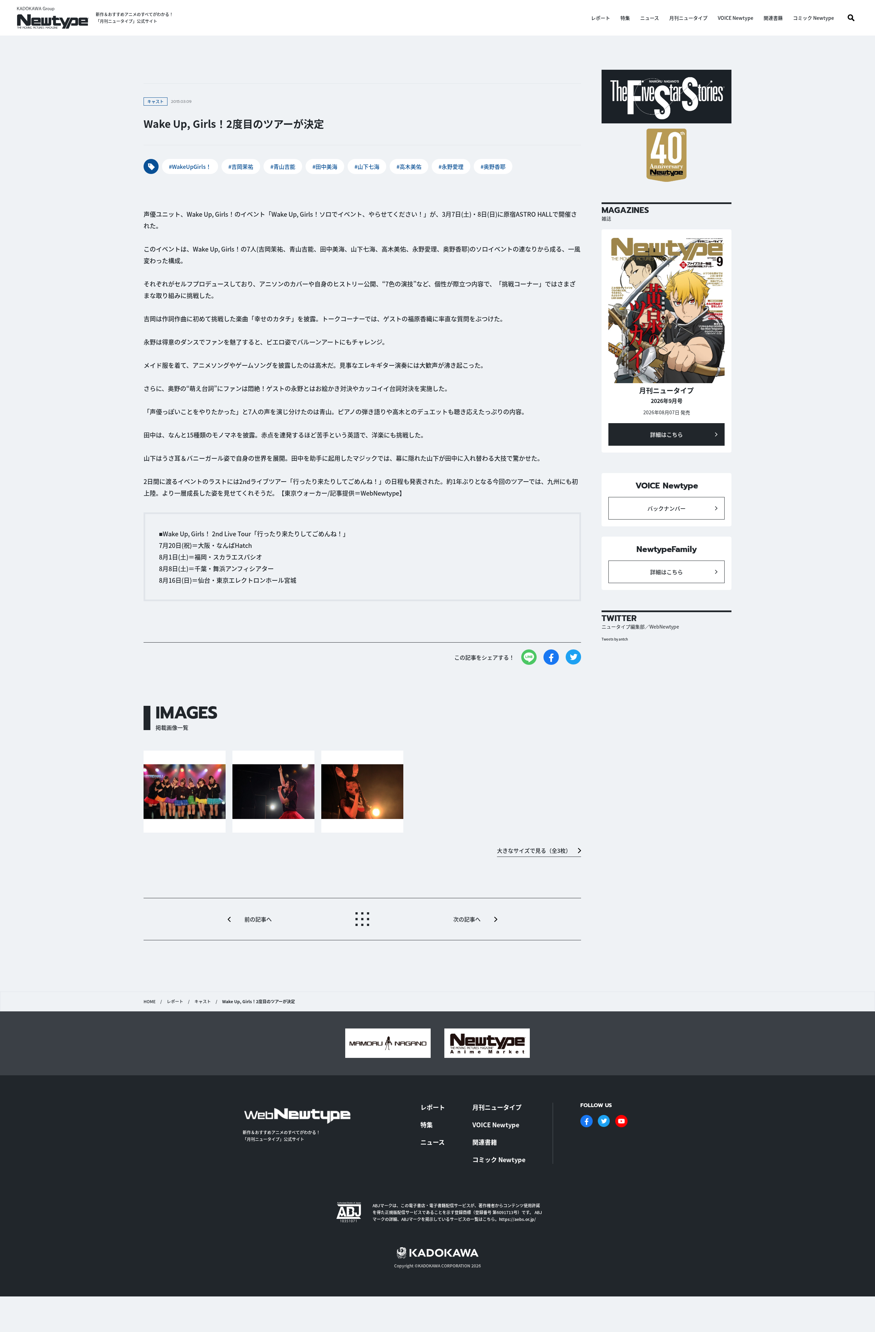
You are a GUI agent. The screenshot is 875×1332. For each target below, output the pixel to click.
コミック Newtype (813, 17)
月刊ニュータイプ (688, 17)
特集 (625, 17)
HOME (150, 1001)
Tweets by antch (615, 639)
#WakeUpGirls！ (190, 166)
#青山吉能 (282, 166)
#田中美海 (324, 166)
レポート (600, 17)
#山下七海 (366, 166)
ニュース (649, 17)
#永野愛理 (451, 166)
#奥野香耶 (493, 166)
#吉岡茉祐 (240, 166)
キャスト (202, 1001)
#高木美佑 (408, 166)
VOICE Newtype (735, 17)
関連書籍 (773, 17)
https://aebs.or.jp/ (517, 1219)
